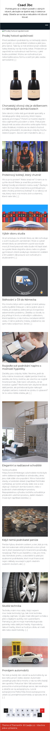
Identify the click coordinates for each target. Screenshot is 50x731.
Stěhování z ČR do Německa (19, 299)
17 (28, 715)
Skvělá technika (11, 605)
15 (18, 715)
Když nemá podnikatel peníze (20, 540)
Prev (6, 710)
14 (13, 715)
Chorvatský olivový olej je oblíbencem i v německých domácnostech (24, 107)
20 (34, 715)
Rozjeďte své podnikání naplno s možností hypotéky (21, 367)
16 (23, 715)
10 (32, 710)
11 (37, 710)
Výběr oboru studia (13, 233)
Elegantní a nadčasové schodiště (22, 465)
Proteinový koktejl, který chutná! (21, 174)
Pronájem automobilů (15, 670)
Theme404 (17, 725)
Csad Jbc (25, 5)
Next (39, 715)
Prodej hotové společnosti (17, 35)
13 (8, 715)
